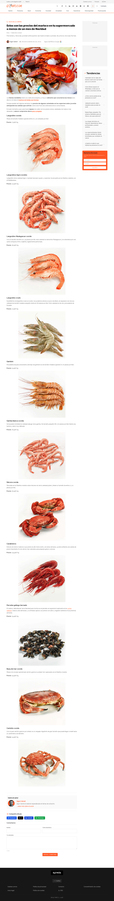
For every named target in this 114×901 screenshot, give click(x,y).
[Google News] (88, 6)
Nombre (8, 827)
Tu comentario (10, 835)
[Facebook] (62, 6)
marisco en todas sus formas (29, 100)
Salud (29, 10)
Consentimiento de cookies (92, 886)
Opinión (10, 10)
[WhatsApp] (84, 6)
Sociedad (48, 10)
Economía (38, 10)
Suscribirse (94, 167)
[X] (66, 6)
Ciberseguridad (89, 10)
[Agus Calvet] (8, 41)
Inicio (8, 32)
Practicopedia (102, 10)
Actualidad (59, 10)
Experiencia (77, 10)
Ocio (67, 10)
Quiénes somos (87, 1)
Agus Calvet (14, 41)
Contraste (103, 6)
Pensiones (20, 10)
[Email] (80, 6)
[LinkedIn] (69, 6)
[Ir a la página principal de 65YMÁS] (14, 6)
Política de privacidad (39, 886)
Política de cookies (38, 890)
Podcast (97, 1)
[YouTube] (77, 6)
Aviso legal (11, 890)
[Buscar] (57, 6)
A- (93, 6)
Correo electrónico (46, 827)
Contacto (61, 886)
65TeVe (104, 1)
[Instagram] (73, 6)
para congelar (37, 111)
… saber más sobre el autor (25, 806)
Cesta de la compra (15, 21)
